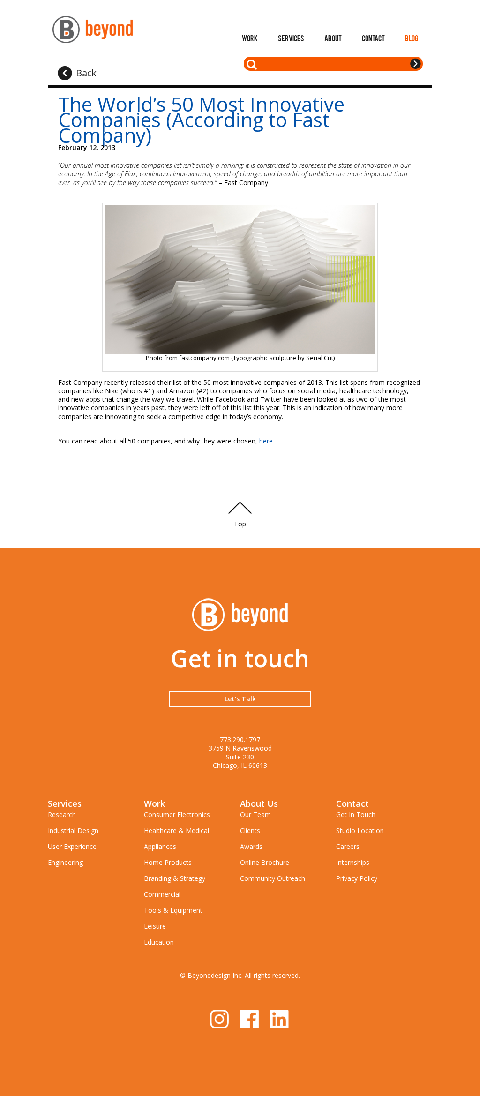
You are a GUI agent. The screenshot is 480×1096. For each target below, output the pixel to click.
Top (240, 523)
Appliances (160, 846)
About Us (259, 803)
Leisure (155, 926)
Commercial (162, 894)
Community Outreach (272, 878)
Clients (250, 830)
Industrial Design (73, 830)
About (333, 38)
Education (159, 942)
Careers (348, 846)
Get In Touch (355, 814)
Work (250, 38)
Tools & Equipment (173, 910)
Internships (352, 862)
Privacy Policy (356, 878)
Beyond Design (92, 29)
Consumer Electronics (177, 814)
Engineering (65, 862)
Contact (373, 38)
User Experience (72, 846)
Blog (411, 38)
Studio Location (360, 830)
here (266, 440)
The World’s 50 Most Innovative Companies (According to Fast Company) (201, 119)
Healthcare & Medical (176, 830)
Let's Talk (240, 698)
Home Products (168, 862)
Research (62, 814)
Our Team (255, 814)
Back (86, 73)
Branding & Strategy (174, 878)
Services (291, 38)
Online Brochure (264, 862)
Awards (251, 846)
